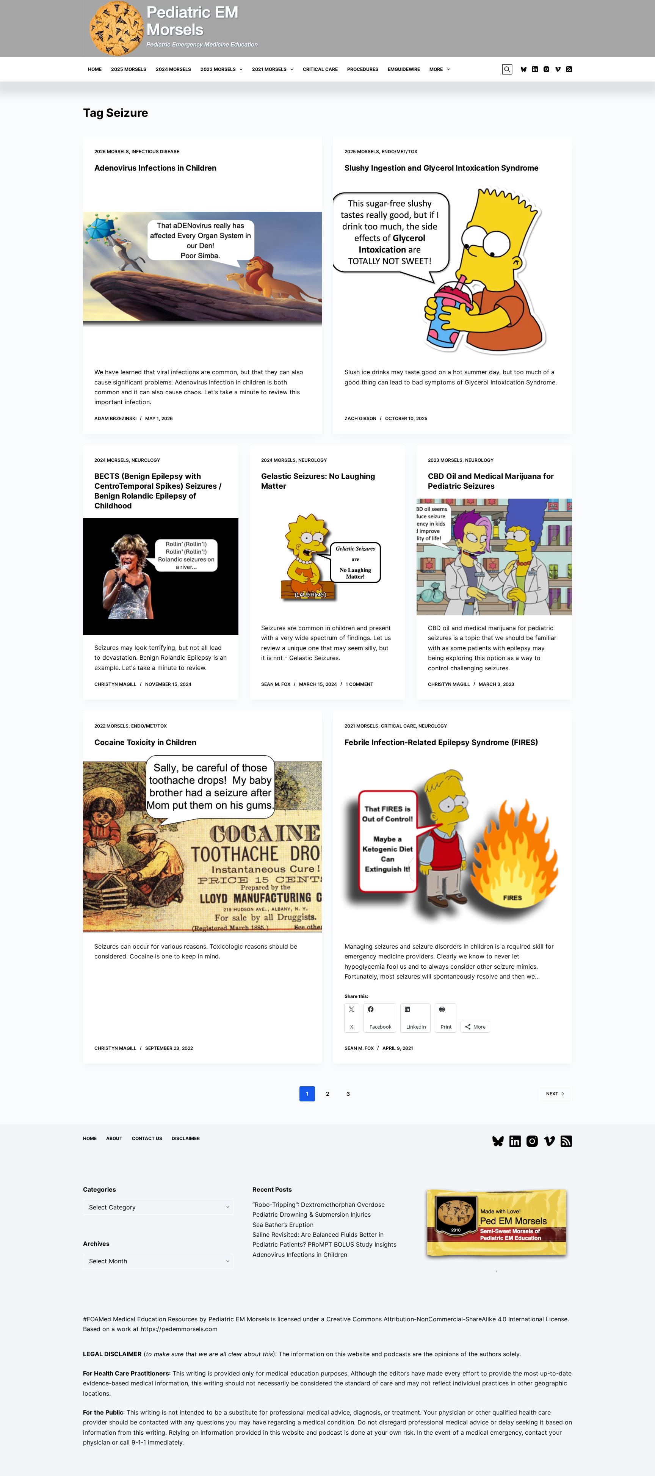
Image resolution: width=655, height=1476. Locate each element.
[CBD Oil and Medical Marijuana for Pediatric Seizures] (494, 557)
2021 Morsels (269, 69)
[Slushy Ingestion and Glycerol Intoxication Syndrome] (452, 270)
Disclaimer (186, 1138)
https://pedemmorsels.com (179, 1329)
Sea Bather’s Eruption (282, 1224)
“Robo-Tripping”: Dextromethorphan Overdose (318, 1204)
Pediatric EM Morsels (238, 1319)
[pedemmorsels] (497, 1223)
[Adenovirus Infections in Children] (202, 270)
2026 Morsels (111, 151)
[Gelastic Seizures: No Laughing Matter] (327, 557)
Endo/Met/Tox (399, 151)
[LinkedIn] (535, 69)
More (436, 69)
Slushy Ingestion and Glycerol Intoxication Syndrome (442, 168)
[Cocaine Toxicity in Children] (202, 844)
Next (552, 1093)
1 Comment (359, 684)
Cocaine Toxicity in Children (145, 742)
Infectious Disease (155, 151)
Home (95, 69)
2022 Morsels (111, 726)
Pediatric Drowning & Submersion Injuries (311, 1214)
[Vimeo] (558, 69)
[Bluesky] (524, 69)
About (114, 1138)
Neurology (146, 460)
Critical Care (320, 69)
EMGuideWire (404, 69)
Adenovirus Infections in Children (155, 168)
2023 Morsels (218, 69)
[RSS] (569, 69)
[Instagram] (546, 69)
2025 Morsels (128, 69)
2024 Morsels (173, 69)
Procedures (362, 69)
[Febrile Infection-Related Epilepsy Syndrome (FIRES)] (452, 844)
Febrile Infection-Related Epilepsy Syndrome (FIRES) (441, 742)
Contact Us (147, 1138)
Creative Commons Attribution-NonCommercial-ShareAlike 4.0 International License (446, 1319)
